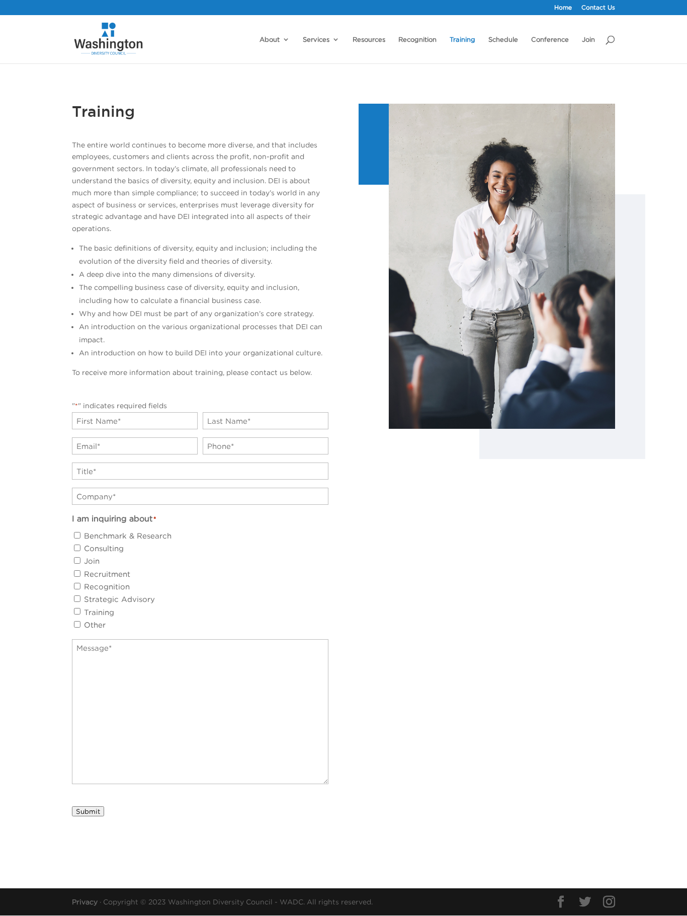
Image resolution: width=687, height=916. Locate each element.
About (270, 39)
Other (95, 625)
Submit (88, 811)
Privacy (85, 901)
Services (316, 39)
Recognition (417, 39)
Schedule (503, 39)
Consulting (104, 548)
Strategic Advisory (119, 599)
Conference (550, 39)
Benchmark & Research (127, 535)
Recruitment (107, 574)
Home (563, 8)
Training (462, 39)
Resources (369, 39)
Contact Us (598, 8)
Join (588, 39)
